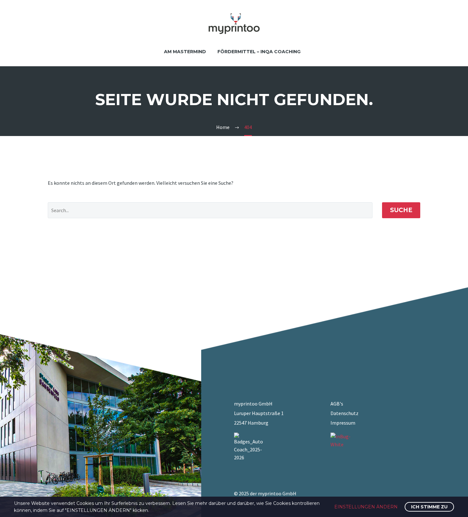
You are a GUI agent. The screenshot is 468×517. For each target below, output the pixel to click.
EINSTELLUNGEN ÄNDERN (366, 507)
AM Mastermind (185, 51)
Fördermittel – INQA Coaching (259, 51)
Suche (401, 210)
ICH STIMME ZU (429, 507)
